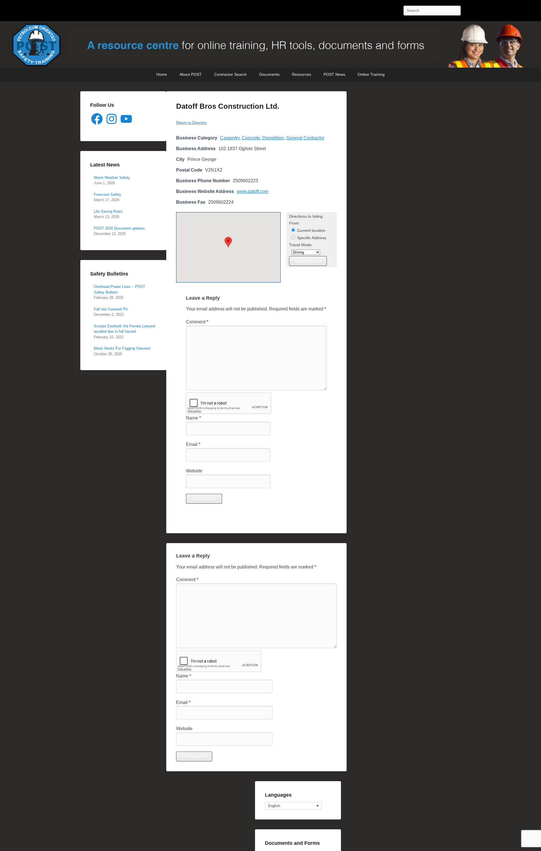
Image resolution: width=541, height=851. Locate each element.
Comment (197, 321)
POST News (334, 74)
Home (161, 74)
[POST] (270, 44)
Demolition (273, 137)
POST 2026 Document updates (119, 228)
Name (193, 417)
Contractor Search (230, 74)
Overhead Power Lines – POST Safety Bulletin (119, 289)
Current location (310, 230)
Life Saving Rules (108, 211)
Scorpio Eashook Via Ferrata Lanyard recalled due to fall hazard (124, 329)
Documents (269, 74)
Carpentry (230, 137)
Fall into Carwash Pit (111, 309)
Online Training (371, 74)
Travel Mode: (300, 245)
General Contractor (305, 137)
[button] (228, 242)
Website (194, 470)
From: (294, 223)
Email (193, 444)
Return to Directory (191, 123)
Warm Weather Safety (112, 177)
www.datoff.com (252, 191)
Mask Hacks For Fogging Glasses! (122, 348)
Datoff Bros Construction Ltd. (227, 106)
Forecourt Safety (107, 194)
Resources (301, 74)
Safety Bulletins (109, 274)
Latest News (105, 165)
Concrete (251, 137)
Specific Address (311, 238)
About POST (190, 74)
